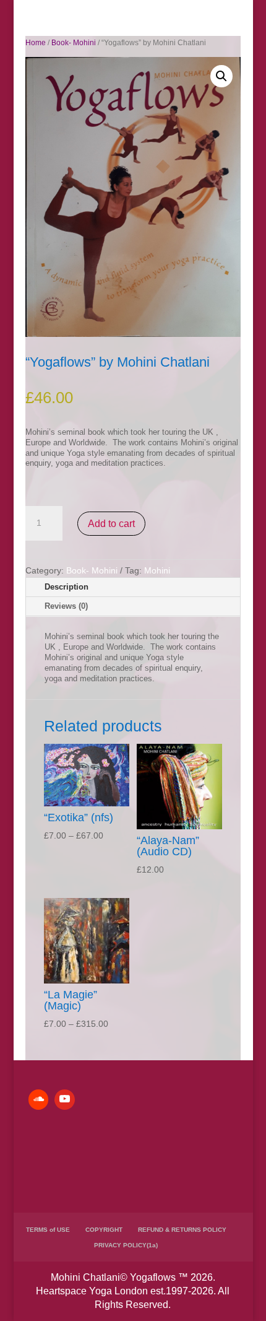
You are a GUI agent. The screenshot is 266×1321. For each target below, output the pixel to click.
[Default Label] (38, 1099)
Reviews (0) (66, 606)
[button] (221, 76)
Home (35, 42)
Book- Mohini (73, 42)
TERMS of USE (48, 1229)
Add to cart (111, 523)
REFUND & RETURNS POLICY (182, 1229)
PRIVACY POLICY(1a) (126, 1245)
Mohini (157, 570)
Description (66, 586)
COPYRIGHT (103, 1229)
